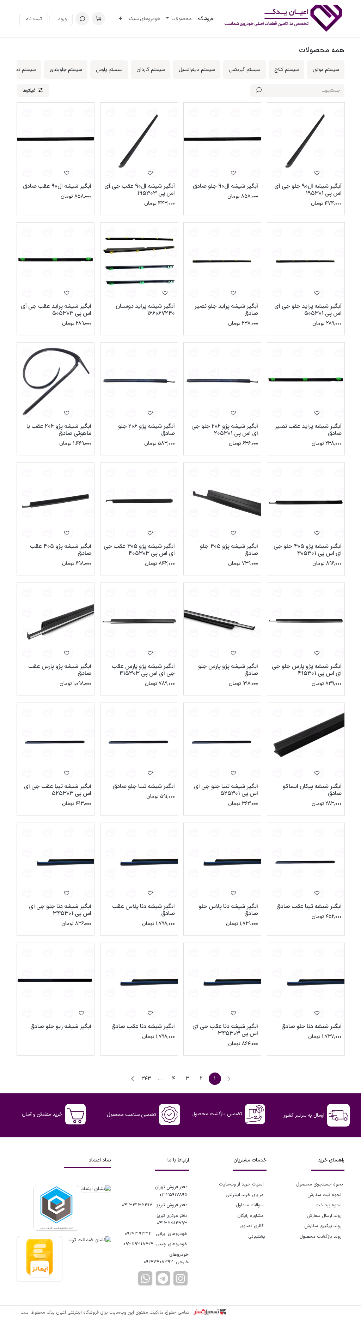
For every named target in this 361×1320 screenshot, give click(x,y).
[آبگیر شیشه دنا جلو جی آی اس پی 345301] (55, 861)
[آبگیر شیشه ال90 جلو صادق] (222, 141)
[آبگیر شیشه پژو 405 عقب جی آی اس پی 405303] (139, 501)
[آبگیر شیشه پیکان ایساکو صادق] (305, 741)
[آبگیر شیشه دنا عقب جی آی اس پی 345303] (222, 981)
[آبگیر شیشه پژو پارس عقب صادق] (55, 621)
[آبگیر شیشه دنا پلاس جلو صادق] (222, 861)
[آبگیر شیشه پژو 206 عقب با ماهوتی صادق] (55, 381)
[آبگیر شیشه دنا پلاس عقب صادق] (139, 861)
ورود (62, 19)
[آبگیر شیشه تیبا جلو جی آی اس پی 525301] (222, 741)
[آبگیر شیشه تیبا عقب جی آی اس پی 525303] (55, 741)
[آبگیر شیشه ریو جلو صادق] (55, 981)
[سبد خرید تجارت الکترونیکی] (98, 18)
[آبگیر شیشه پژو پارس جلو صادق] (222, 621)
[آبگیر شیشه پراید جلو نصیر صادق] (222, 261)
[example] (163, 1278)
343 (146, 1078)
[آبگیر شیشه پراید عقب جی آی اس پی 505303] (55, 261)
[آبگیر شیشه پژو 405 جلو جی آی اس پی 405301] (305, 501)
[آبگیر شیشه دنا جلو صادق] (305, 981)
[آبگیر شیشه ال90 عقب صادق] (55, 141)
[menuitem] (205, 18)
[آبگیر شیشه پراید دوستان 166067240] (139, 261)
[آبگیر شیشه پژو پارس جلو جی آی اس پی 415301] (305, 621)
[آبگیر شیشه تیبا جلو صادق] (139, 741)
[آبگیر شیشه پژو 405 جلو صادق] (222, 501)
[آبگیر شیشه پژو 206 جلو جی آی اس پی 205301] (222, 381)
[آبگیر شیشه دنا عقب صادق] (139, 981)
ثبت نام (33, 19)
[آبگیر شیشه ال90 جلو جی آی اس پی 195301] (305, 141)
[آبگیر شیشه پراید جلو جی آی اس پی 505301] (305, 261)
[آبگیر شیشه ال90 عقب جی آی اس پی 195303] (139, 141)
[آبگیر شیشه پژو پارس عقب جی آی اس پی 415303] (139, 621)
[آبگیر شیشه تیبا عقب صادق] (305, 861)
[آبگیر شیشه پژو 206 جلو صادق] (139, 381)
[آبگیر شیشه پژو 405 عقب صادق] (55, 501)
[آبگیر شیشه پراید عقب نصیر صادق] (305, 381)
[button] (82, 18)
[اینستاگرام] (180, 1278)
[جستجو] (259, 90)
